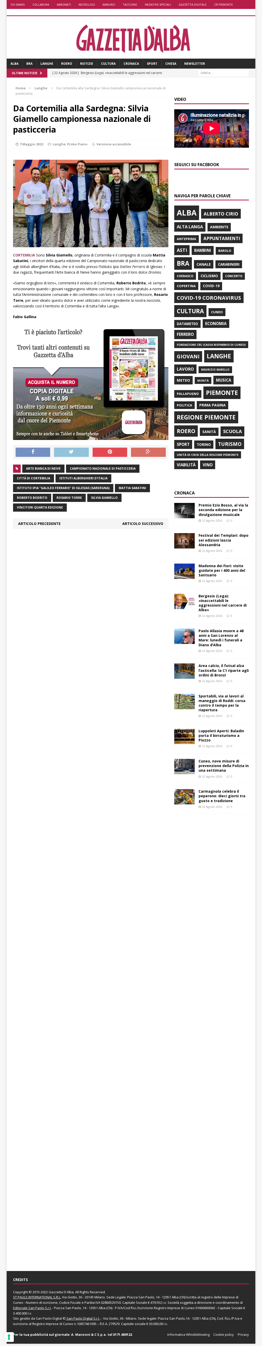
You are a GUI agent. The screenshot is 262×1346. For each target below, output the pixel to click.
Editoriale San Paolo (28, 1308)
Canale (203, 264)
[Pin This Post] (110, 452)
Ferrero (185, 334)
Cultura (108, 63)
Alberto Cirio (221, 214)
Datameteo (187, 323)
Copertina (186, 286)
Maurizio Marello (215, 369)
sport (183, 444)
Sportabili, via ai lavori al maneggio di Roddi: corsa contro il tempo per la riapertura (222, 703)
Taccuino (130, 4)
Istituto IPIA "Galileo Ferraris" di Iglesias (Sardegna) (63, 488)
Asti (182, 250)
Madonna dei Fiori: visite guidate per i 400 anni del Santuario (222, 570)
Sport (152, 63)
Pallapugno (188, 394)
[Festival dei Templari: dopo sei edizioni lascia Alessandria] (184, 545)
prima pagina (212, 405)
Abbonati (64, 4)
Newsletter (194, 63)
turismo (230, 443)
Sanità (209, 431)
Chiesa (170, 63)
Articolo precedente (39, 523)
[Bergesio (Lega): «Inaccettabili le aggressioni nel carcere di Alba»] (184, 606)
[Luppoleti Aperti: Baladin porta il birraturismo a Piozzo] (184, 740)
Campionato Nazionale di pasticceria (103, 468)
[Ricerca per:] (223, 72)
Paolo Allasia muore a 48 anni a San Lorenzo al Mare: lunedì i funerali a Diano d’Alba (221, 637)
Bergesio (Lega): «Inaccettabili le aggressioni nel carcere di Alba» (223, 603)
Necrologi (87, 4)
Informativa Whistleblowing (188, 1334)
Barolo (224, 251)
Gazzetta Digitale (192, 4)
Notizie (86, 63)
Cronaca (131, 63)
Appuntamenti (221, 238)
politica (184, 405)
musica (223, 380)
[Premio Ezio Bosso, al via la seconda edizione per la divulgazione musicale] (184, 515)
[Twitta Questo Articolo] (71, 452)
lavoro (185, 369)
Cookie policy (223, 1334)
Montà (203, 380)
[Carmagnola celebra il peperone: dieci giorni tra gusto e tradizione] (184, 801)
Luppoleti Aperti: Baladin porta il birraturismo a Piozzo (221, 735)
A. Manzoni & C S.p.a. (89, 1334)
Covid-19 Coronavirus (209, 297)
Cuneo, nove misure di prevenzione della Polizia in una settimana (224, 766)
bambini (202, 250)
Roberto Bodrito (32, 498)
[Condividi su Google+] (148, 452)
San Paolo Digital (49, 1318)
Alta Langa (190, 227)
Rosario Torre (69, 498)
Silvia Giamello (104, 498)
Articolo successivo (142, 523)
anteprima (186, 239)
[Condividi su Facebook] (33, 452)
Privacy (243, 1334)
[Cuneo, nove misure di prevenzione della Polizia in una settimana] (184, 771)
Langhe (46, 63)
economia (216, 323)
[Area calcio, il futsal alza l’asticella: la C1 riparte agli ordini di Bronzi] (184, 675)
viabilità (186, 464)
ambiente (219, 226)
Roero (66, 63)
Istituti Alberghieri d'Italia (83, 478)
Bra (29, 63)
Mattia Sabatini (132, 488)
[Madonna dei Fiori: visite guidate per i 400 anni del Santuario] (184, 575)
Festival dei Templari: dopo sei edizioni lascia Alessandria (223, 540)
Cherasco (185, 276)
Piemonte (222, 392)
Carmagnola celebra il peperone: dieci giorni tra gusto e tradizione (222, 796)
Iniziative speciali (158, 4)
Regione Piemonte (206, 417)
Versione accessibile (113, 144)
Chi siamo (17, 4)
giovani (188, 356)
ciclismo (209, 275)
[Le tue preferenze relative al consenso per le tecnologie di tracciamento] (9, 1337)
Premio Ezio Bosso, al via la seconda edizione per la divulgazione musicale (223, 510)
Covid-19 (211, 286)
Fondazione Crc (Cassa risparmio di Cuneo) (211, 345)
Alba (14, 63)
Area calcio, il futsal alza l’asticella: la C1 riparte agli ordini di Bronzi (224, 670)
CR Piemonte (223, 4)
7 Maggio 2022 (31, 144)
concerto (233, 276)
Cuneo (217, 312)
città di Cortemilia (33, 478)
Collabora (40, 4)
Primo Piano (77, 144)
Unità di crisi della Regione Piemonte (207, 455)
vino (208, 464)
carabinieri (228, 264)
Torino (204, 444)
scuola (232, 431)
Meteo (183, 380)
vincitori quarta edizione (40, 507)
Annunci (109, 4)
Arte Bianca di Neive (43, 468)
